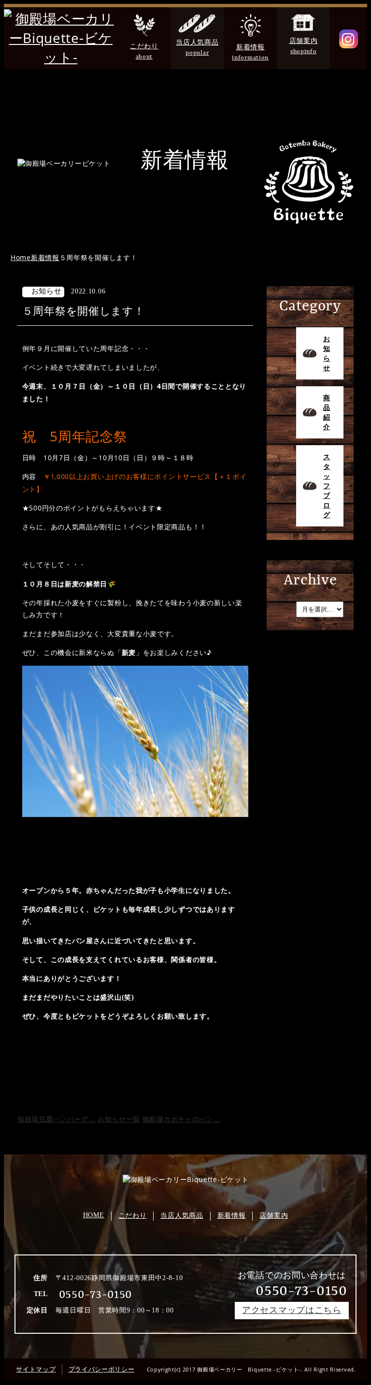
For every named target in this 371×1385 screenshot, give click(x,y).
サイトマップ (36, 1369)
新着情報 (231, 1215)
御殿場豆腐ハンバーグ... (56, 1118)
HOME (93, 1215)
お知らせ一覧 (119, 1118)
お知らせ (326, 353)
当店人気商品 (181, 1215)
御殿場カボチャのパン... (181, 1118)
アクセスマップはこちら (292, 1310)
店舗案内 (273, 1215)
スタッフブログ (326, 485)
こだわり (132, 1215)
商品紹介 (326, 412)
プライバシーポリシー (102, 1369)
